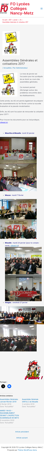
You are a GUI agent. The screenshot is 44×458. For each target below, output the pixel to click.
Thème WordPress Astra (27, 450)
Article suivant (22, 438)
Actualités (7, 68)
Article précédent (22, 432)
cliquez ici (4, 122)
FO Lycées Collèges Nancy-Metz (21, 9)
